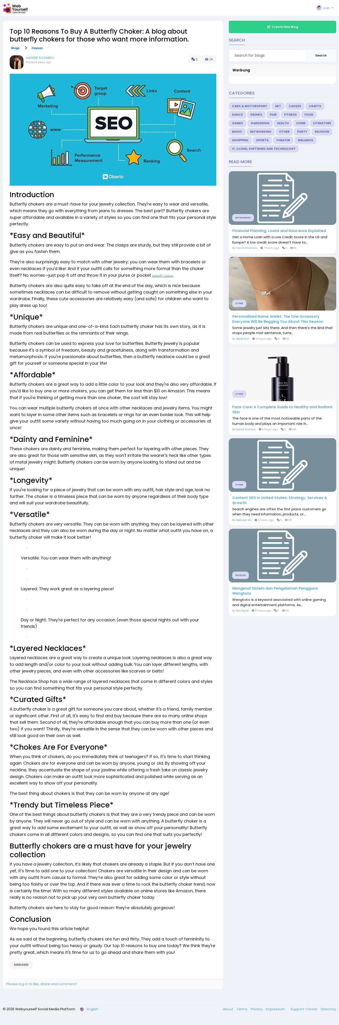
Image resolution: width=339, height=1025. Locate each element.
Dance (237, 114)
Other (284, 131)
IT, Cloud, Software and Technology (263, 149)
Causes (37, 48)
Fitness (290, 114)
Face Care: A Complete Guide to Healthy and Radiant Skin (282, 410)
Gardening (260, 123)
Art (278, 106)
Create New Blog (285, 27)
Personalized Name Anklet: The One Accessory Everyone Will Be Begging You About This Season (277, 319)
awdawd (21, 965)
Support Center (304, 1009)
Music (237, 131)
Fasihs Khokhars (246, 248)
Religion (322, 131)
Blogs (15, 48)
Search (321, 55)
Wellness (305, 140)
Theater (283, 140)
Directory (328, 1009)
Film (273, 114)
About (228, 1009)
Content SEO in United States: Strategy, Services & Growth (279, 500)
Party (302, 131)
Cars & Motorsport (249, 106)
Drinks (256, 114)
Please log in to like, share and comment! (41, 983)
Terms (242, 1009)
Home (301, 123)
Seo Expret (242, 610)
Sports (262, 140)
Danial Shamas (246, 429)
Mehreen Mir (244, 520)
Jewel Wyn (242, 339)
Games (237, 123)
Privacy (257, 1009)
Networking (260, 131)
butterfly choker (162, 275)
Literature (322, 123)
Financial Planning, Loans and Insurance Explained (279, 230)
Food (308, 114)
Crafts (315, 106)
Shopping (240, 140)
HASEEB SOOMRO (40, 57)
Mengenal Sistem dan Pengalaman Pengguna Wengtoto (275, 591)
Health (283, 123)
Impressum (276, 1009)
